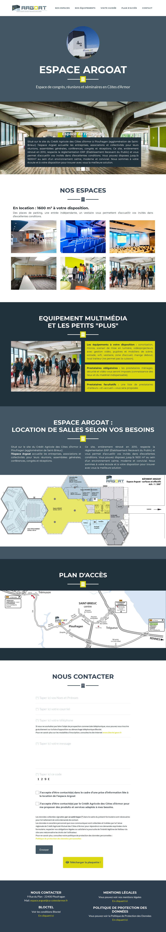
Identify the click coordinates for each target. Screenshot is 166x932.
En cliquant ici (46, 915)
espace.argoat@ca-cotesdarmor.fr (49, 900)
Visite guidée (108, 8)
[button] (12, 138)
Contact (147, 8)
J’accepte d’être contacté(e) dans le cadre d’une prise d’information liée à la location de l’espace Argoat (84, 794)
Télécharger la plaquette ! (85, 862)
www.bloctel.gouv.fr (112, 732)
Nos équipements (85, 8)
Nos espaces (62, 8)
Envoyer (44, 849)
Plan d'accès (129, 8)
